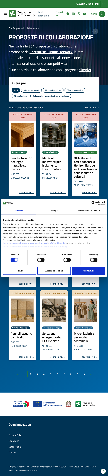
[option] (22, 154)
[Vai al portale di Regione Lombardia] (23, 14)
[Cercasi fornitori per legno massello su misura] (22, 135)
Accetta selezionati (54, 271)
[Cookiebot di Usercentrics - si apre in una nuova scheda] (93, 203)
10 (84, 374)
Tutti (16, 90)
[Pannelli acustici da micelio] (22, 310)
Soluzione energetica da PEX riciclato (51, 337)
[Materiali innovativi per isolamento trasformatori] (54, 135)
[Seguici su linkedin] (73, 14)
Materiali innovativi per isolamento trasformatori (51, 163)
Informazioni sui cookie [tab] (89, 211)
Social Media (15, 446)
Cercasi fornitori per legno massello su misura (21, 163)
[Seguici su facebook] (67, 14)
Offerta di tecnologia (31, 90)
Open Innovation (43, 13)
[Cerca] (102, 14)
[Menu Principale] (5, 14)
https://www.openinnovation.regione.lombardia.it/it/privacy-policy (35, 246)
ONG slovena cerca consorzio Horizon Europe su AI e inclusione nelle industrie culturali (85, 167)
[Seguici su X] (78, 14)
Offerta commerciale (75, 90)
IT (102, 3)
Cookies (12, 452)
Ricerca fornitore (20, 96)
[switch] (41, 260)
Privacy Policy (16, 435)
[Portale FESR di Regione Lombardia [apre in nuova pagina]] (21, 404)
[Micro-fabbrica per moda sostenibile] (85, 310)
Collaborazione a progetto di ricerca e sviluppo (51, 96)
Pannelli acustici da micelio (22, 335)
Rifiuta (20, 271)
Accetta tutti (88, 271)
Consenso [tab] (18, 211)
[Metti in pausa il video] (95, 31)
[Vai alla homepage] (10, 28)
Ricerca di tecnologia (53, 90)
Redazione (14, 441)
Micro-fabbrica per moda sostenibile (84, 337)
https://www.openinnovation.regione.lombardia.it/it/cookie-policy (35, 243)
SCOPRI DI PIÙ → (26, 192)
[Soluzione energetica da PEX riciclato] (54, 310)
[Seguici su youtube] (84, 14)
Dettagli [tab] (54, 211)
